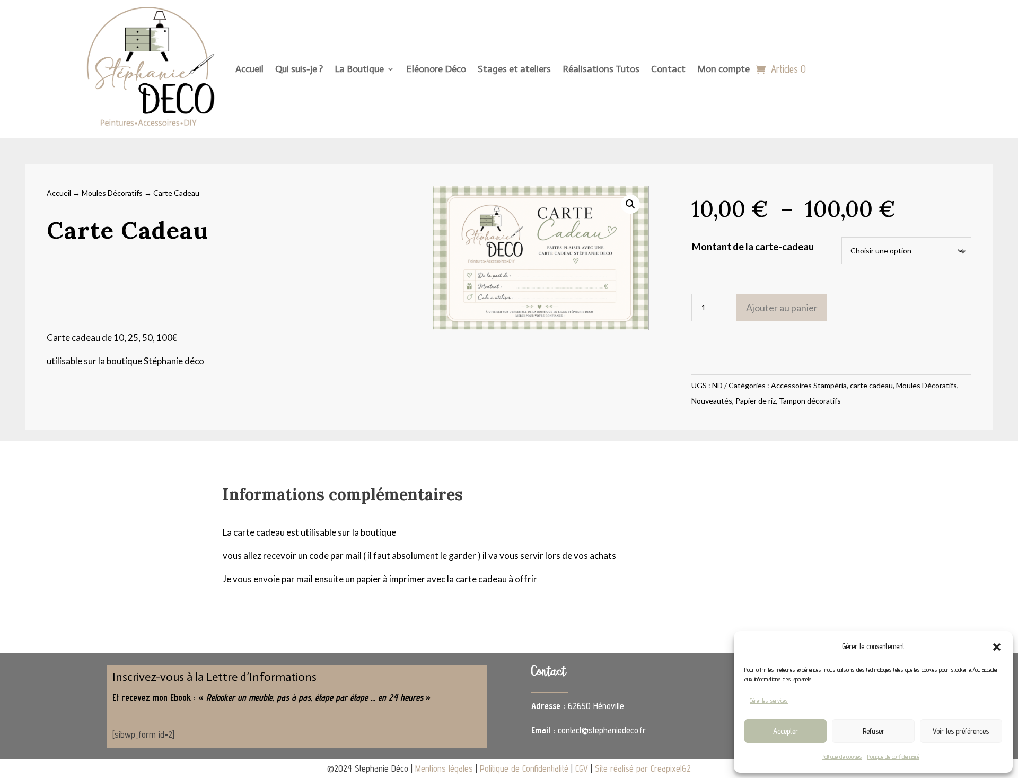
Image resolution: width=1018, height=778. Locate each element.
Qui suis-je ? (299, 69)
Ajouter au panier (782, 307)
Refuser (873, 731)
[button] (996, 647)
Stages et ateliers (514, 69)
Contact (668, 69)
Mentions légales (444, 768)
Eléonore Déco (436, 69)
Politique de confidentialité (893, 756)
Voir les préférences (961, 731)
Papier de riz (755, 400)
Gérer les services (769, 700)
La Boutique (359, 69)
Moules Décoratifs (112, 192)
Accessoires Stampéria (809, 385)
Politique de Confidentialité (524, 768)
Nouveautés (711, 400)
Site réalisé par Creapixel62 (643, 768)
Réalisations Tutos (601, 69)
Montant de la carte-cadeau (753, 246)
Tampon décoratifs (810, 400)
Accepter (785, 731)
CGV (581, 768)
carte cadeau (871, 385)
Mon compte (723, 69)
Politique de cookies (842, 756)
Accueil (249, 69)
